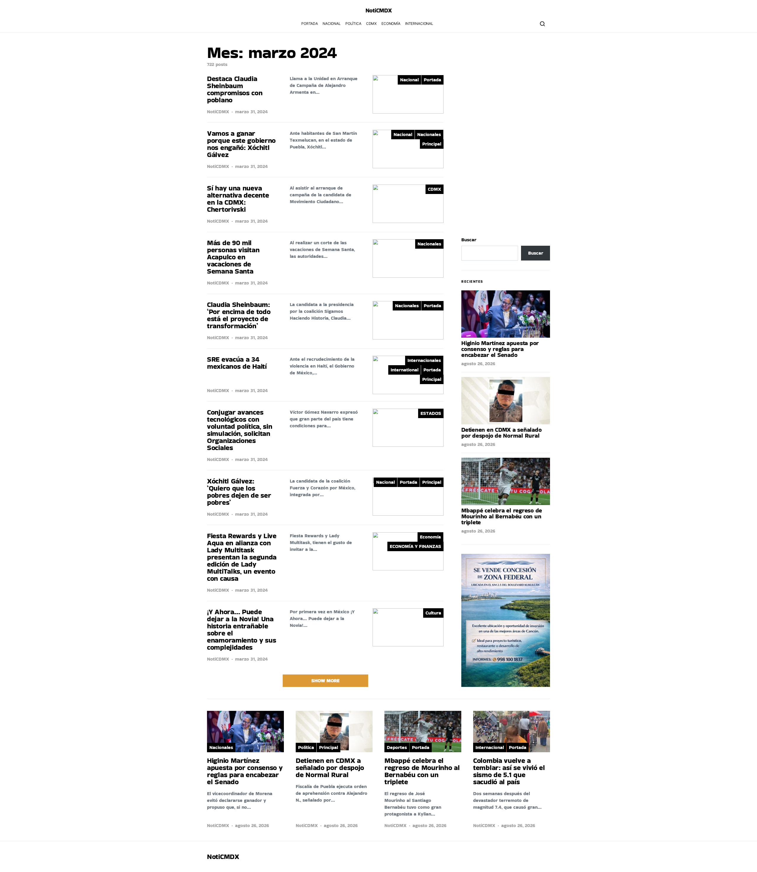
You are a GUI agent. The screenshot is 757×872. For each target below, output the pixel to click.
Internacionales (424, 360)
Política (353, 23)
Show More (325, 680)
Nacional (332, 23)
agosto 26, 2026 (478, 363)
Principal (431, 143)
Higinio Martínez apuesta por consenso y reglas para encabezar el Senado (500, 349)
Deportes (397, 747)
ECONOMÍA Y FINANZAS (415, 546)
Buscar (468, 239)
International (404, 369)
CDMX (371, 23)
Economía (390, 23)
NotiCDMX (218, 111)
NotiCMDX (378, 10)
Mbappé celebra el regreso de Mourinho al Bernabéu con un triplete (501, 516)
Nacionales (429, 134)
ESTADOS (430, 413)
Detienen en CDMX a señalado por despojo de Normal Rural (501, 433)
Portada (309, 23)
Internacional (419, 23)
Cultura (433, 612)
